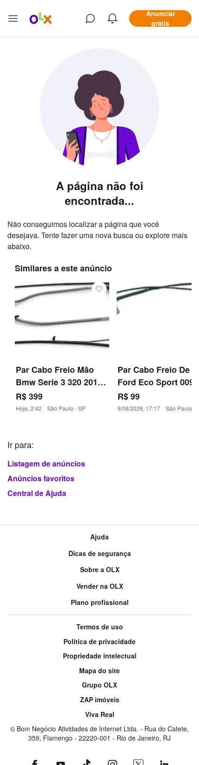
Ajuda (99, 536)
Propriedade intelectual (100, 655)
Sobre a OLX (99, 569)
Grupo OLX (99, 685)
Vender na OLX (99, 586)
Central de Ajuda (36, 493)
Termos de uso (99, 626)
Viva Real (99, 714)
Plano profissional (100, 602)
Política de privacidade (99, 641)
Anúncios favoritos (41, 478)
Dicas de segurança (99, 553)
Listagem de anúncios (46, 463)
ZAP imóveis (99, 699)
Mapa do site (99, 670)
